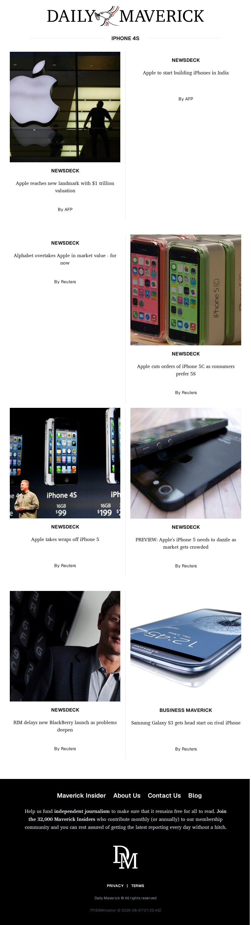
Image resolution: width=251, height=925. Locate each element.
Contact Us (164, 795)
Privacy (115, 885)
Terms (137, 885)
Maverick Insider (81, 795)
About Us (126, 795)
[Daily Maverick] (125, 16)
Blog (195, 795)
